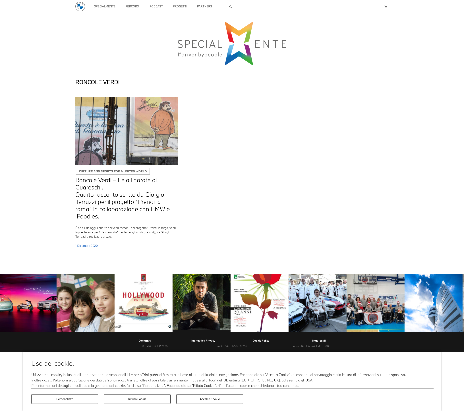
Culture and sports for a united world (113, 171)
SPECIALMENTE (104, 6)
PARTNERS (204, 6)
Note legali (319, 340)
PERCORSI (132, 6)
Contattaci (145, 340)
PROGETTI (180, 6)
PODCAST (156, 6)
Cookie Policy (261, 340)
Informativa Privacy (203, 340)
